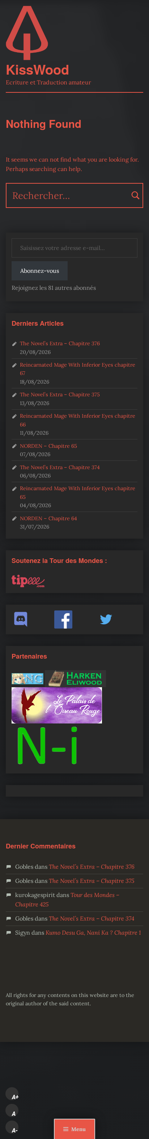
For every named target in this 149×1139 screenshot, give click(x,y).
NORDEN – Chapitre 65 (48, 445)
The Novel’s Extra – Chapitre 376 (60, 343)
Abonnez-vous (39, 270)
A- (15, 1130)
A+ (15, 1097)
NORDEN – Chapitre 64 (48, 518)
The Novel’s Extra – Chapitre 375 (60, 394)
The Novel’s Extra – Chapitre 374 (60, 467)
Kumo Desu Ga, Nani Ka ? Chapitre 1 (93, 932)
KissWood (37, 69)
